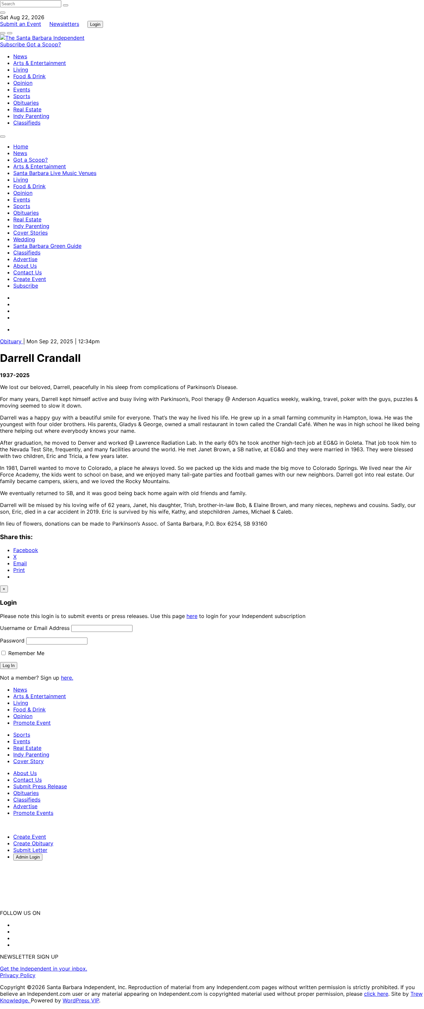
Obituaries (26, 102)
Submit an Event (20, 24)
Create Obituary (33, 843)
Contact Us (27, 272)
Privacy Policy (17, 975)
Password (12, 640)
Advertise (25, 259)
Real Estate (27, 109)
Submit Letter (30, 850)
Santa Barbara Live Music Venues (54, 173)
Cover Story (28, 761)
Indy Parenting (31, 116)
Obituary (11, 341)
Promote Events (33, 813)
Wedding (24, 239)
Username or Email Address (35, 628)
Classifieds (26, 122)
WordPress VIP (81, 1000)
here (191, 616)
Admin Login (28, 857)
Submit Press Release (40, 786)
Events (21, 89)
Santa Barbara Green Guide (47, 246)
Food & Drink (29, 76)
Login (95, 24)
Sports (21, 96)
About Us (25, 265)
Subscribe (13, 44)
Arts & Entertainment (39, 63)
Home (20, 146)
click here (376, 993)
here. (67, 677)
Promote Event (32, 722)
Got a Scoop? (43, 44)
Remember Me (25, 653)
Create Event (29, 279)
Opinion (22, 83)
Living (20, 69)
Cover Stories (30, 232)
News (20, 56)
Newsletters (64, 24)
